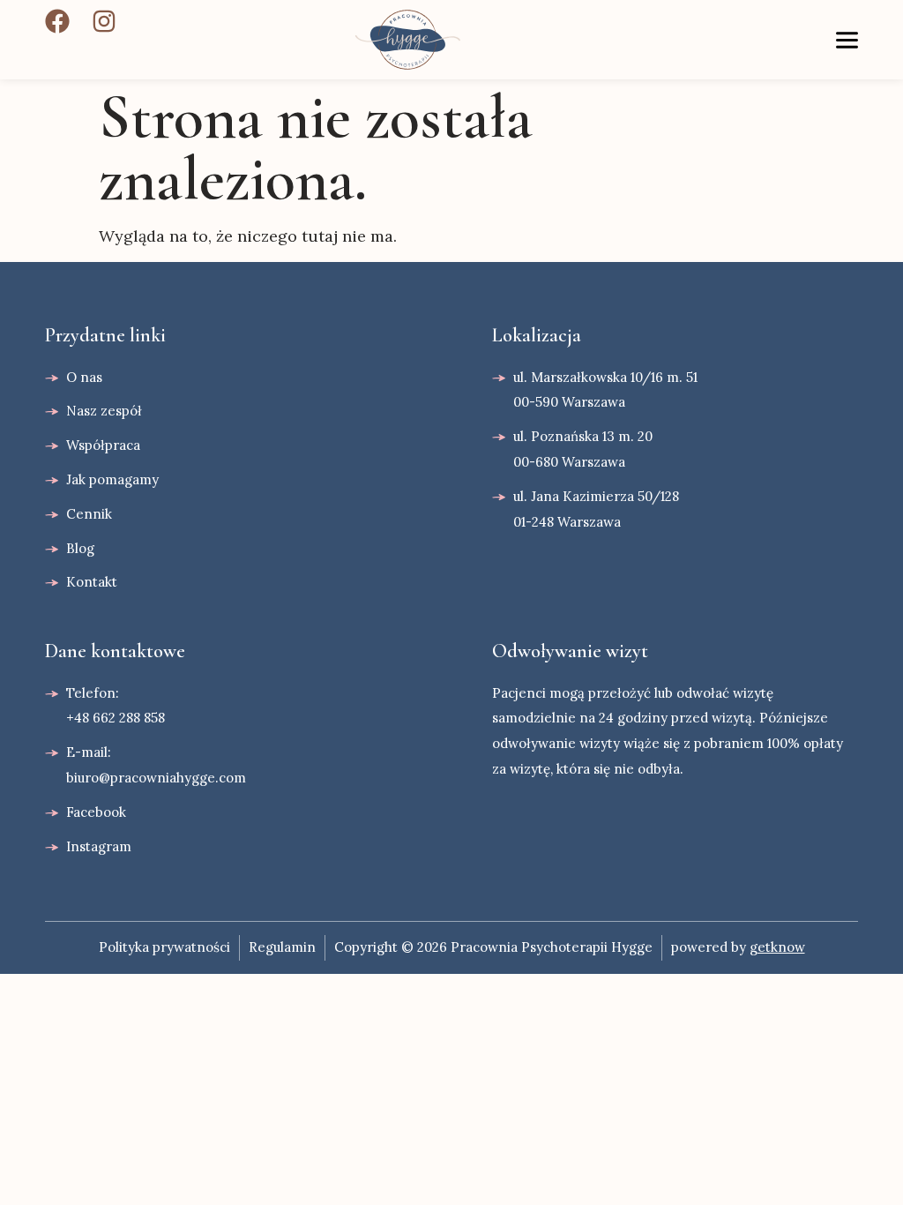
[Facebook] (57, 21)
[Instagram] (104, 21)
